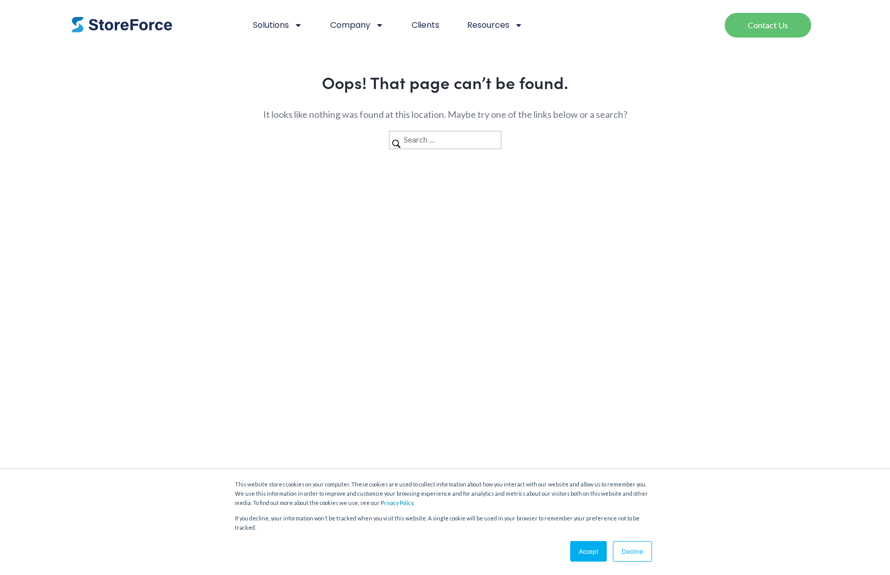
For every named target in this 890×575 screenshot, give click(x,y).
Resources (488, 25)
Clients (425, 25)
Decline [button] (632, 551)
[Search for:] (445, 139)
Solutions (271, 25)
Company (350, 25)
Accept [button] (588, 551)
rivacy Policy (398, 502)
